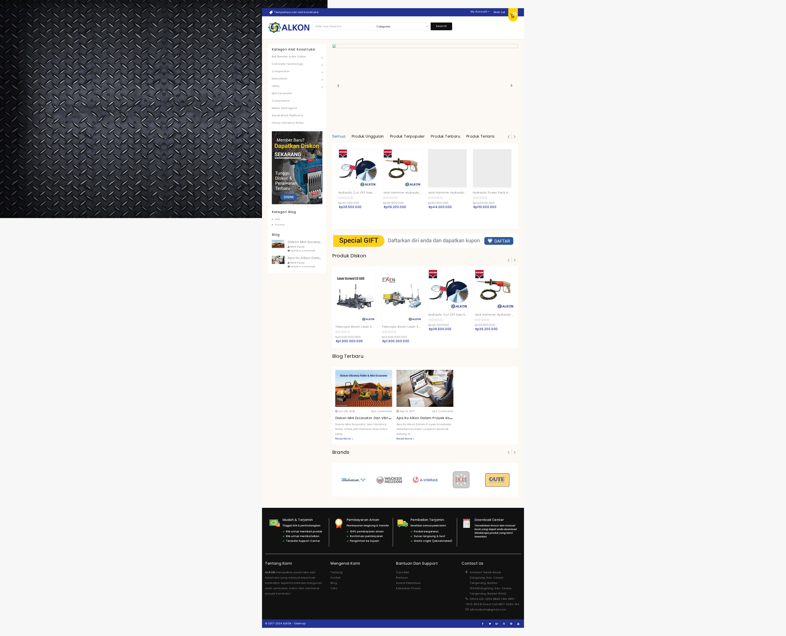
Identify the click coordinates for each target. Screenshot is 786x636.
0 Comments (383, 411)
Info (277, 219)
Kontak (336, 578)
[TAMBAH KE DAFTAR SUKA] (374, 182)
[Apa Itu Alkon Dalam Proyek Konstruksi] (424, 388)
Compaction (281, 71)
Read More (343, 439)
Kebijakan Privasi (408, 588)
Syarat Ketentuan (408, 583)
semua (339, 136)
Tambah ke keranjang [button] (365, 182)
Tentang (336, 572)
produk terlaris (480, 136)
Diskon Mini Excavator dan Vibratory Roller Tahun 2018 (382, 418)
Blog (334, 583)
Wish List (499, 12)
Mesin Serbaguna (284, 108)
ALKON (270, 572)
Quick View (337, 182)
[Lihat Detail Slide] (425, 86)
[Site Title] (288, 27)
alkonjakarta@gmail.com (488, 609)
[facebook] (483, 623)
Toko (334, 588)
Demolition (279, 79)
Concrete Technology (287, 64)
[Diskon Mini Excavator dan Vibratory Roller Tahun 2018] (363, 388)
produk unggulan (368, 136)
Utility (275, 86)
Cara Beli (402, 572)
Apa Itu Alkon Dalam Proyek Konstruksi (429, 418)
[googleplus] (497, 623)
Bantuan (402, 578)
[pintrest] (511, 623)
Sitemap (300, 623)
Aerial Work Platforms (287, 115)
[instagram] (504, 623)
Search (441, 26)
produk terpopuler (407, 136)
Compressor (281, 101)
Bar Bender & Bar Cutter (289, 56)
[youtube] (518, 623)
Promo (280, 225)
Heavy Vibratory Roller (288, 123)
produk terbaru (445, 136)
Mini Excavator (282, 93)
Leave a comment (302, 250)
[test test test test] (425, 241)
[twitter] (490, 623)
